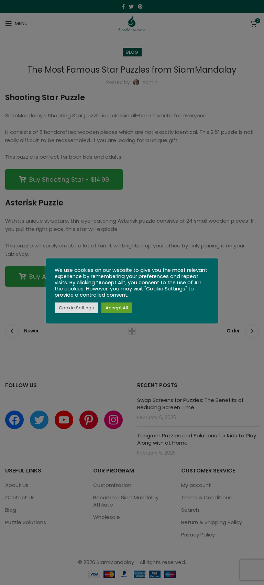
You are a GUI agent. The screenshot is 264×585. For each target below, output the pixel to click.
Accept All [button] (117, 308)
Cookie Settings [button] (76, 308)
